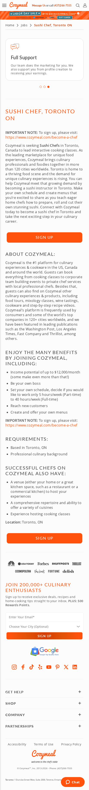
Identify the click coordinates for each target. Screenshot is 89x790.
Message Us (39, 5)
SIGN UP (45, 237)
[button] (4, 5)
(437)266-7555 (63, 5)
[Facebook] (22, 667)
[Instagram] (14, 667)
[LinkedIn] (74, 667)
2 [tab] (44, 87)
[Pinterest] (57, 667)
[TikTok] (31, 667)
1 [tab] (41, 87)
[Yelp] (40, 667)
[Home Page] (19, 5)
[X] (66, 667)
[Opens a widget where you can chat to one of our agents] (73, 782)
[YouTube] (48, 667)
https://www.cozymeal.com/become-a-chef (41, 137)
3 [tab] (48, 87)
